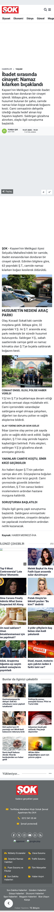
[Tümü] (50, 773)
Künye (27, 900)
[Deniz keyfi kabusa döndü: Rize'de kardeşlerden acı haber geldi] (14, 743)
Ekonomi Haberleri (35, 893)
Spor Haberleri (10, 896)
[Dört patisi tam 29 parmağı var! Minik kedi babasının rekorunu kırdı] (14, 718)
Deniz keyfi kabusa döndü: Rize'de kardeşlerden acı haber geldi (12, 756)
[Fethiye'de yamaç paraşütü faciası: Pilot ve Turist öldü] (40, 690)
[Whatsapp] (35, 835)
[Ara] (45, 9)
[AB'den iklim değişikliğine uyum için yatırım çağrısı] (40, 743)
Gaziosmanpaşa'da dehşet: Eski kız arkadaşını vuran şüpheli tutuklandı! (13, 703)
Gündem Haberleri (37, 890)
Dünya (30, 18)
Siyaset (6, 18)
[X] (19, 835)
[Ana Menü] (49, 9)
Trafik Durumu (38, 859)
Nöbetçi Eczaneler (16, 853)
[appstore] (19, 842)
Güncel (40, 18)
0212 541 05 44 (29, 818)
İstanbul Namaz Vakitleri (13, 860)
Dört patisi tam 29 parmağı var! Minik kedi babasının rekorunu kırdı (13, 729)
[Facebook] (13, 835)
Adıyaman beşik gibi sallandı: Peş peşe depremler (37, 729)
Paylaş (9, 191)
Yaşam (19, 69)
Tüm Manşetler (39, 867)
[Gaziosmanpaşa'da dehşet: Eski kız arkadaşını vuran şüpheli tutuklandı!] (14, 690)
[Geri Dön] (8, 903)
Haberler (7, 69)
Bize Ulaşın (43, 896)
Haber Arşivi (38, 876)
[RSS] (40, 835)
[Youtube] (29, 835)
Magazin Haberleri (28, 896)
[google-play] (33, 842)
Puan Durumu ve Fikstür (13, 869)
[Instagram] (24, 835)
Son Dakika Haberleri (11, 878)
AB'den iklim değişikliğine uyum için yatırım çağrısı (38, 754)
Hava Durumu (38, 853)
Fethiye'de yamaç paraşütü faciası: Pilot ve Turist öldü (39, 701)
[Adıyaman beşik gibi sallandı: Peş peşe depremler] (40, 718)
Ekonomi (18, 18)
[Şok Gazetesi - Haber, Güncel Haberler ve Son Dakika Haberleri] (10, 9)
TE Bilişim (34, 908)
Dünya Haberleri (16, 893)
